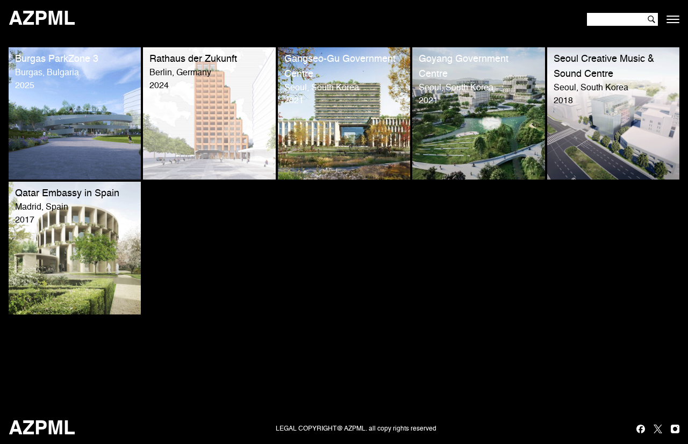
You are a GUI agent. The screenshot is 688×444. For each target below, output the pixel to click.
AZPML (42, 19)
